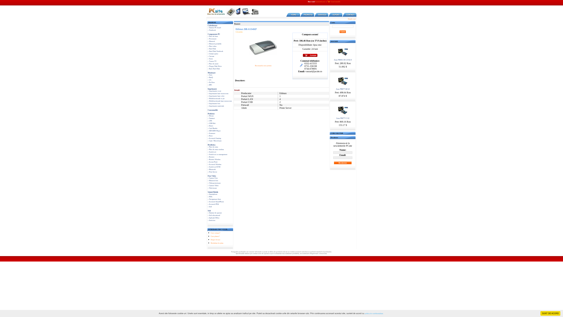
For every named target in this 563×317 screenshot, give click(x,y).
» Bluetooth (212, 169)
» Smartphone (212, 194)
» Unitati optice (213, 54)
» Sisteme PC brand (214, 27)
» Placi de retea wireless (216, 149)
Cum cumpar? (215, 233)
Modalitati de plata (217, 243)
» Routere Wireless (214, 159)
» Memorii (211, 41)
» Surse (210, 59)
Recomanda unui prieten (263, 65)
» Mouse (211, 116)
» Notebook (212, 30)
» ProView (211, 82)
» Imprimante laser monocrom (218, 93)
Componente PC (214, 34)
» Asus (210, 75)
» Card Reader (212, 128)
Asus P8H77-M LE (343, 89)
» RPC (210, 85)
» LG (209, 80)
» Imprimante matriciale (216, 106)
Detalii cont (352, 19)
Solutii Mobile (213, 192)
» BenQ (210, 77)
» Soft (210, 207)
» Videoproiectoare (214, 183)
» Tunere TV (212, 61)
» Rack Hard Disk (214, 69)
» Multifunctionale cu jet (216, 98)
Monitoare (212, 73)
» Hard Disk (212, 49)
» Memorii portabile (214, 44)
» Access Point (212, 162)
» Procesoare (212, 39)
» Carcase (211, 56)
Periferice (211, 114)
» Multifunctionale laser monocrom (220, 101)
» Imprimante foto (214, 103)
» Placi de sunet (213, 64)
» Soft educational (214, 215)
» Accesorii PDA (213, 204)
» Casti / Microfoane (215, 141)
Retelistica (211, 145)
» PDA (210, 197)
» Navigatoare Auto (214, 199)
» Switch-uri (212, 152)
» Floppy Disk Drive (215, 66)
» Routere (211, 157)
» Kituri (210, 126)
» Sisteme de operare (215, 213)
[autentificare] (320, 1)
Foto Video (212, 176)
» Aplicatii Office (213, 218)
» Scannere (211, 133)
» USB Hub (212, 123)
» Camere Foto (213, 178)
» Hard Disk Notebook (215, 51)
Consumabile (213, 110)
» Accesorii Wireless (214, 164)
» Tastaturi (211, 118)
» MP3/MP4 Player (214, 131)
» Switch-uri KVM (214, 167)
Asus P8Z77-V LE (342, 118)
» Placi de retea (213, 147)
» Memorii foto (213, 180)
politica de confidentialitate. (374, 313)
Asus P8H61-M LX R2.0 (343, 60)
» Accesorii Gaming (214, 138)
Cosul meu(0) (335, 1)
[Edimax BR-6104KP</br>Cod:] (263, 61)
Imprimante (212, 89)
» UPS (210, 121)
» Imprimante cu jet (214, 91)
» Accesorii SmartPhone (216, 202)
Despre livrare (215, 240)
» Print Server (212, 172)
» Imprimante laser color (216, 96)
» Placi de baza (213, 36)
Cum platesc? (215, 236)
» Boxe (210, 136)
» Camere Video (213, 185)
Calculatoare (212, 26)
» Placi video (212, 46)
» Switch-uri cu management (217, 154)
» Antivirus (211, 220)
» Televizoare (212, 188)
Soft (209, 211)
